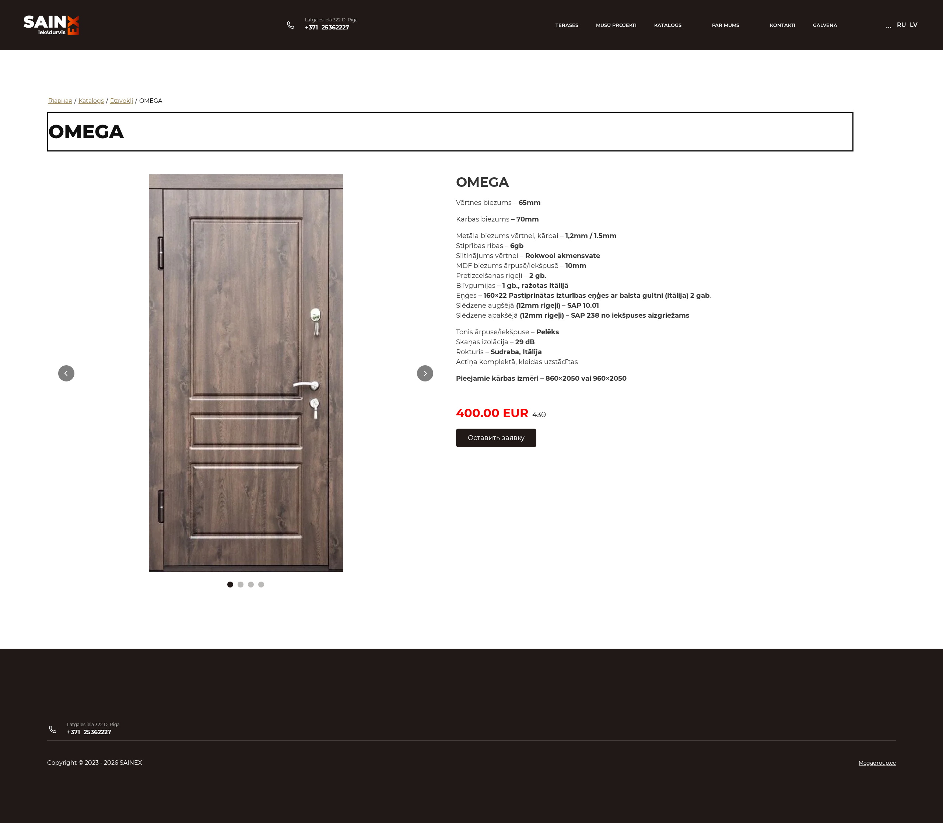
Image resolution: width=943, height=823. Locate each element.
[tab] (230, 584)
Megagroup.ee (877, 763)
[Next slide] (425, 373)
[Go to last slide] (66, 373)
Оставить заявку (496, 438)
